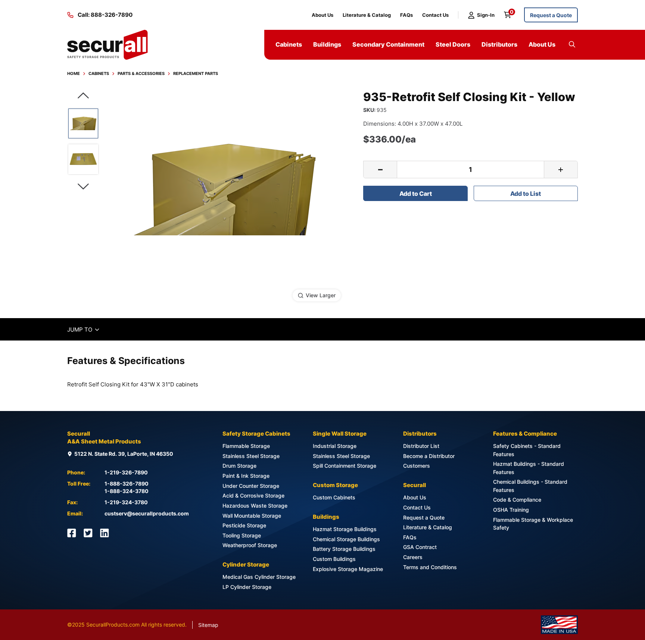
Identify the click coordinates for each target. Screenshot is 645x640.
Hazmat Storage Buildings (345, 529)
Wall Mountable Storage (251, 515)
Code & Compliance (517, 499)
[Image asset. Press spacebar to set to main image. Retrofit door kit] (83, 159)
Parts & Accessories (141, 73)
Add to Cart (415, 193)
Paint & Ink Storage (245, 476)
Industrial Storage (334, 446)
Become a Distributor (429, 456)
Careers (413, 557)
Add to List (525, 193)
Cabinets (98, 73)
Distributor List (421, 446)
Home (73, 73)
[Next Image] (83, 186)
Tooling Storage (241, 535)
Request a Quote (551, 15)
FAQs (406, 15)
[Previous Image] (83, 95)
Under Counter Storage (250, 486)
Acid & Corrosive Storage (253, 495)
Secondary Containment (388, 44)
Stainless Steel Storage (251, 456)
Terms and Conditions (430, 567)
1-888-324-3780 (127, 491)
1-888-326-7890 (127, 483)
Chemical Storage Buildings (346, 539)
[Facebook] (71, 532)
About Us (322, 15)
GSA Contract (420, 547)
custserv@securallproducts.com (147, 513)
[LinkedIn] (104, 532)
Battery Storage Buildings (344, 549)
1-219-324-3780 (126, 502)
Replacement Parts (195, 73)
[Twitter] (88, 532)
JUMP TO (83, 329)
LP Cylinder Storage (246, 587)
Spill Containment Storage (344, 465)
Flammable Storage (246, 446)
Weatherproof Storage (249, 545)
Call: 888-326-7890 (105, 14)
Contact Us (435, 15)
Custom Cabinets (334, 497)
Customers (416, 465)
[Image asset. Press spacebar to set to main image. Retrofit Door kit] (83, 123)
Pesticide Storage (244, 525)
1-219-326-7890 (126, 472)
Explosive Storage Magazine (348, 569)
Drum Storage (239, 465)
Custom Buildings (334, 559)
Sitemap (208, 625)
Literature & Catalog (367, 15)
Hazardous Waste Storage (254, 505)
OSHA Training (511, 509)
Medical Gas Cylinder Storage (259, 577)
